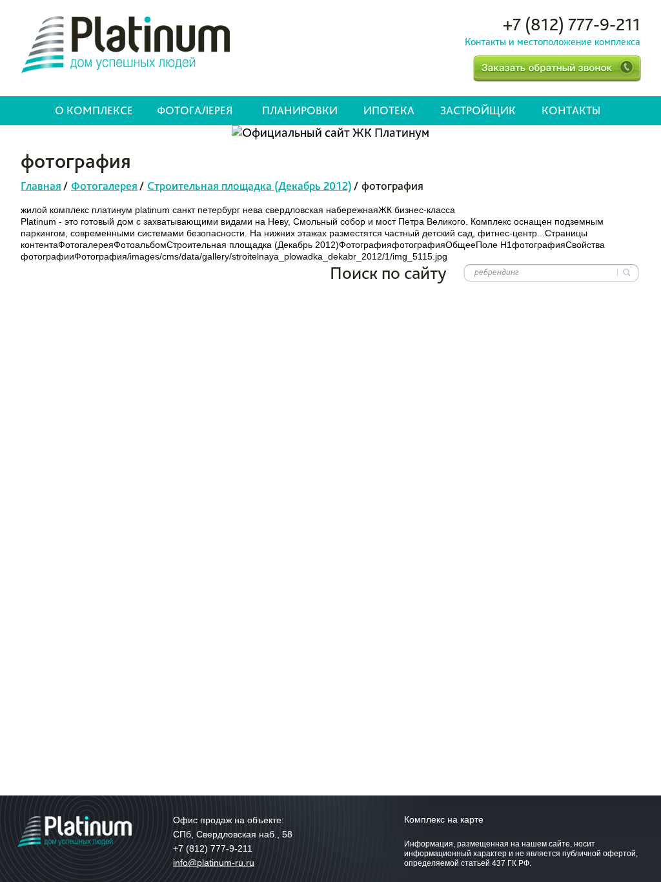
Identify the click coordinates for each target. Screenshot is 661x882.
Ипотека (388, 110)
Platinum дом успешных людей (125, 44)
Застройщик (478, 110)
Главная (41, 185)
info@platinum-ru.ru (213, 862)
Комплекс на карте (443, 819)
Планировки (300, 110)
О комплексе (94, 110)
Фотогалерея (194, 110)
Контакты (571, 110)
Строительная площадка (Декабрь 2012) (249, 185)
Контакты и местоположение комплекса (552, 42)
